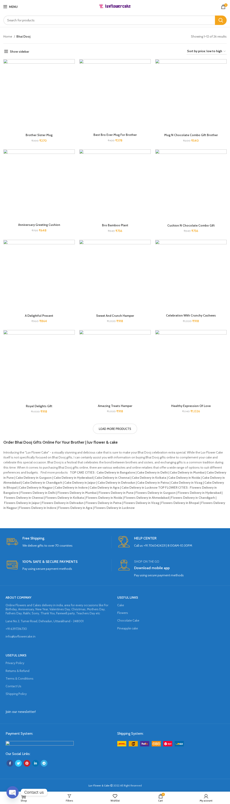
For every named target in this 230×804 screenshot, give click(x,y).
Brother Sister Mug (39, 135)
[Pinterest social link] (27, 763)
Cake (120, 605)
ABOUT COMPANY (18, 597)
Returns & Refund (17, 671)
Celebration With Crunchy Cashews (191, 315)
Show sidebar (19, 51)
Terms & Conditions (19, 678)
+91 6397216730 (16, 629)
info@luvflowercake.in (20, 636)
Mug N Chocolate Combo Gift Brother (191, 135)
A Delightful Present (39, 316)
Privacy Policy (15, 663)
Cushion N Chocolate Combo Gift (191, 225)
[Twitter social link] (18, 763)
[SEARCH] (221, 20)
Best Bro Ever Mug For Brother (115, 135)
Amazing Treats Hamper (115, 406)
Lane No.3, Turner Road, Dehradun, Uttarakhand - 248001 (45, 621)
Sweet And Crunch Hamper (115, 316)
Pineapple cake (127, 628)
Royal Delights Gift (39, 406)
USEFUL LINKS (127, 597)
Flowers (122, 613)
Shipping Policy (16, 694)
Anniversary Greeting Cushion (39, 225)
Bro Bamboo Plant (115, 225)
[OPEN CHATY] (13, 792)
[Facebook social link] (10, 763)
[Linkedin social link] (35, 763)
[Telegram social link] (44, 763)
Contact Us (13, 686)
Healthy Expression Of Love (191, 406)
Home (8, 36)
